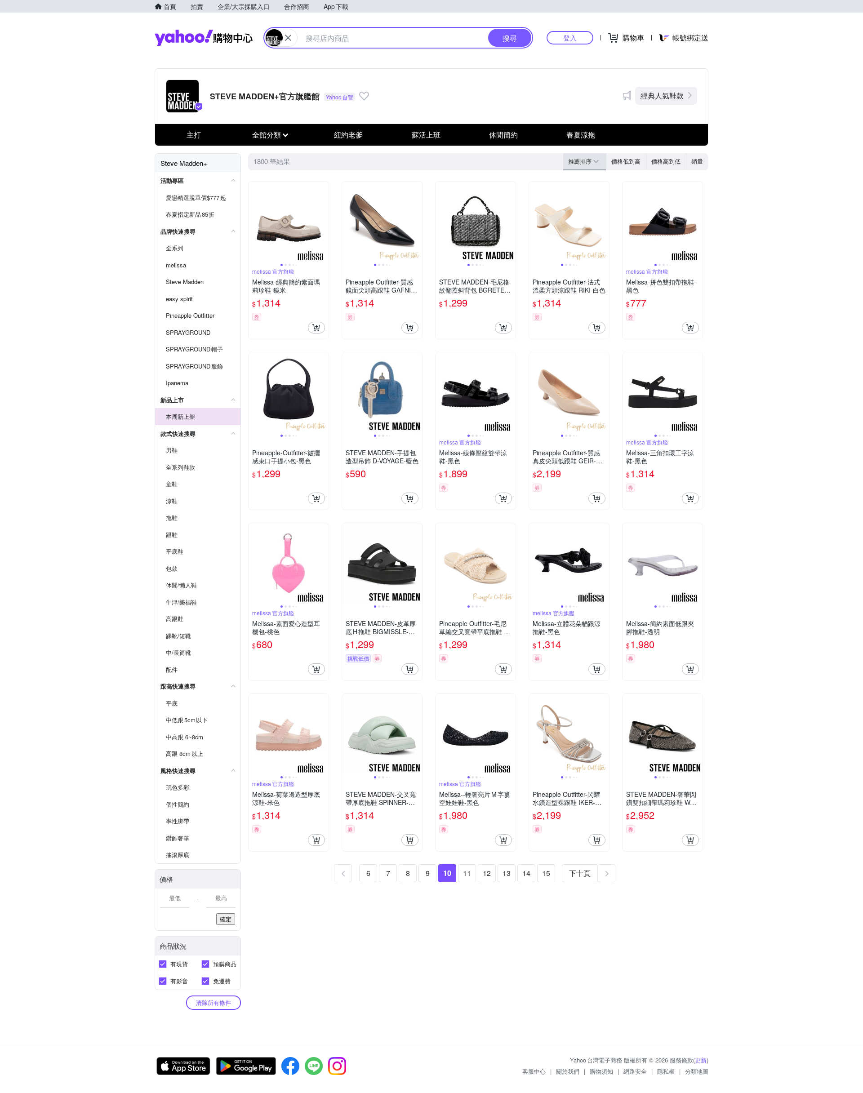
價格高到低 (666, 161)
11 (467, 873)
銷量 (697, 161)
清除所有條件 (213, 1002)
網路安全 (635, 1071)
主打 (194, 134)
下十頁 (580, 873)
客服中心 (534, 1071)
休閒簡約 (503, 134)
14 (526, 873)
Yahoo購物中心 (204, 38)
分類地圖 (696, 1071)
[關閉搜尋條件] (288, 37)
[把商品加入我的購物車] (316, 327)
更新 (701, 1060)
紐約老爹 (348, 134)
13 (507, 873)
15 (546, 873)
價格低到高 (626, 161)
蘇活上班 (426, 134)
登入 (570, 37)
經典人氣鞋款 (662, 95)
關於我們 (567, 1071)
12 (487, 873)
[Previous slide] (254, 221)
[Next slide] (323, 221)
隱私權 (666, 1071)
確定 (225, 919)
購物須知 (601, 1071)
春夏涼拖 (580, 134)
